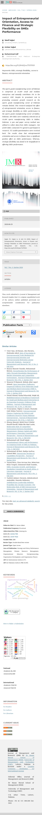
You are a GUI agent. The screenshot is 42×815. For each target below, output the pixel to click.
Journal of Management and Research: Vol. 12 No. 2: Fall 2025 (21, 405)
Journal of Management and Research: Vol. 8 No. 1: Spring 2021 (23, 379)
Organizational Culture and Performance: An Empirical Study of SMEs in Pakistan (22, 443)
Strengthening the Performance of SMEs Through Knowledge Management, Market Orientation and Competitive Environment (23, 374)
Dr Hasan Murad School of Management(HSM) (21, 757)
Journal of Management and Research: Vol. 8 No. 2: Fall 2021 (22, 419)
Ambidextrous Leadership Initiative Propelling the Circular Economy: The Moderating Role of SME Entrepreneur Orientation (21, 485)
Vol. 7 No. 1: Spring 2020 (27, 10)
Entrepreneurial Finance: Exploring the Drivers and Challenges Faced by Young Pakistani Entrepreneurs (21, 414)
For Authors (7, 710)
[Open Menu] (2, 2)
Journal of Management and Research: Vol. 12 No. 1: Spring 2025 (22, 490)
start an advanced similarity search (26, 501)
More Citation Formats (14, 252)
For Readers (7, 707)
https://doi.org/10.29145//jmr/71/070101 (20, 65)
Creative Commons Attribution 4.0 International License (21, 768)
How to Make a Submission (13, 624)
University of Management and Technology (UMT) (21, 762)
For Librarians (8, 713)
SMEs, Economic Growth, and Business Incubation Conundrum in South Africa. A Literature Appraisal (22, 469)
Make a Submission (15, 511)
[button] (6, 312)
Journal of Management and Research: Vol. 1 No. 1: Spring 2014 (22, 458)
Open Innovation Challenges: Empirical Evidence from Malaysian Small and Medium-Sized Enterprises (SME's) (22, 386)
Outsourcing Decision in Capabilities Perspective (21, 454)
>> (10, 496)
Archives (12, 10)
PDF (7, 211)
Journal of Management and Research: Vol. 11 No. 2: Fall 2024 (22, 364)
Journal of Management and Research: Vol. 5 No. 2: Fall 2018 (22, 436)
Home (4, 10)
